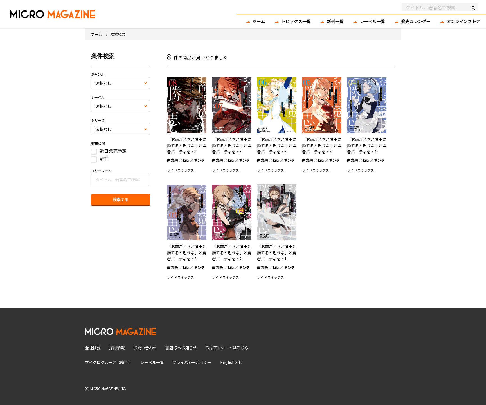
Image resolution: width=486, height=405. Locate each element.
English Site (231, 362)
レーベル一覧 (372, 21)
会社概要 (93, 347)
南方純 (172, 160)
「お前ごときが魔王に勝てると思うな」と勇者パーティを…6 (276, 145)
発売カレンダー (416, 21)
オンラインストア (463, 21)
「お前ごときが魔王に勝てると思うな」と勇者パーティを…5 (321, 145)
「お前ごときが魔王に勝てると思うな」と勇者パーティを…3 (186, 253)
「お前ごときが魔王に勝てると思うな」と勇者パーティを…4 (366, 145)
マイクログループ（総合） (108, 362)
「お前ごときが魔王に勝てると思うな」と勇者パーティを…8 (186, 145)
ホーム (259, 21)
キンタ (199, 160)
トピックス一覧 (296, 21)
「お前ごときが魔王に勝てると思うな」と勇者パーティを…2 (231, 253)
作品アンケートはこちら (226, 347)
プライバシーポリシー (192, 362)
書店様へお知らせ (181, 347)
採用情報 (117, 347)
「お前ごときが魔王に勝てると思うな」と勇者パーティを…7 (231, 145)
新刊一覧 (335, 21)
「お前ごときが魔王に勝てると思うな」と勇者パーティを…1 (276, 253)
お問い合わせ (145, 347)
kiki (186, 160)
